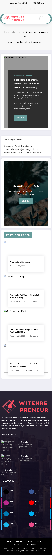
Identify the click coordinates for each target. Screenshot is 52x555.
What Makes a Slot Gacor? (20, 262)
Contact (39, 541)
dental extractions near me (30, 95)
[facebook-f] (13, 9)
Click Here (26, 201)
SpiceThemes (40, 551)
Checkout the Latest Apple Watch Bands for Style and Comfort (25, 365)
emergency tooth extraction (24, 98)
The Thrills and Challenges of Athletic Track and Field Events (24, 331)
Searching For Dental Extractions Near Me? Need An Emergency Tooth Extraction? (26, 83)
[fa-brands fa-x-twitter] (19, 9)
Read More (20, 117)
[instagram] (32, 9)
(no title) (24, 442)
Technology (19, 541)
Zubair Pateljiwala (22, 92)
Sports (29, 541)
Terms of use (15, 544)
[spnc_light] (48, 18)
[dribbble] (26, 9)
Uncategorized (19, 76)
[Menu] (34, 18)
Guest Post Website (31, 544)
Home (8, 541)
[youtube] (39, 9)
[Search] (41, 18)
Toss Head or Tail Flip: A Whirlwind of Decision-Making (24, 296)
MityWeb (21, 551)
